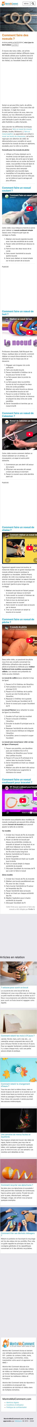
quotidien (15, 45)
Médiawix (18, 1421)
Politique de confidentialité (16, 1407)
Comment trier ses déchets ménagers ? (18, 1234)
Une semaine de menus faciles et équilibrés (15, 1135)
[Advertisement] (18, 83)
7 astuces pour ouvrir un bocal (14, 987)
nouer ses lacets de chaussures (13, 136)
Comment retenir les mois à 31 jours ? (18, 1035)
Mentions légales (12, 1403)
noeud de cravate (25, 129)
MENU (26, 4)
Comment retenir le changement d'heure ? (15, 1085)
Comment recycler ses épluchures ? (17, 1185)
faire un (16, 129)
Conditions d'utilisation (15, 1405)
